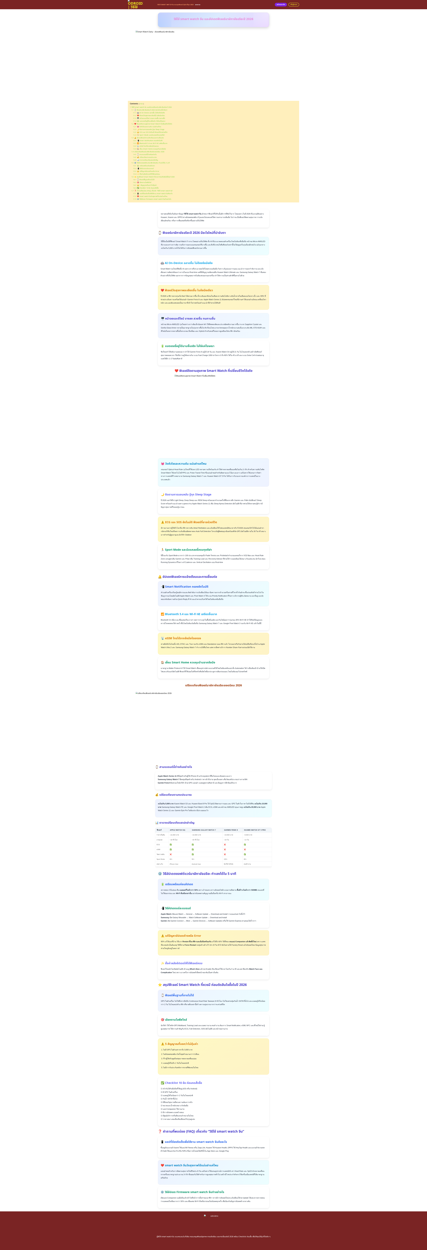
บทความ (197, 5)
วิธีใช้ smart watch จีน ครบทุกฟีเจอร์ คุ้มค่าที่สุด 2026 (175, 5)
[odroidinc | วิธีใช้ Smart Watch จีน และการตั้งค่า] (141, 4)
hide (141, 104)
